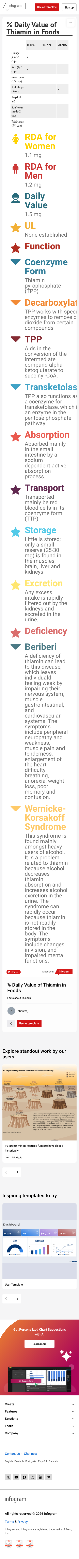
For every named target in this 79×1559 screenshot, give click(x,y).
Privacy (22, 1522)
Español (42, 1461)
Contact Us (12, 1454)
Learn (9, 1426)
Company (11, 1433)
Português (30, 1461)
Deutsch (19, 1461)
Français (53, 1461)
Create (9, 1404)
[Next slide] (16, 1172)
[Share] (11, 1023)
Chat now (30, 1454)
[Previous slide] (7, 1172)
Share (15, 972)
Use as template (47, 7)
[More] (71, 23)
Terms (9, 1522)
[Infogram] (14, 7)
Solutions (11, 1419)
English (9, 1461)
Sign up (69, 7)
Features (11, 1411)
